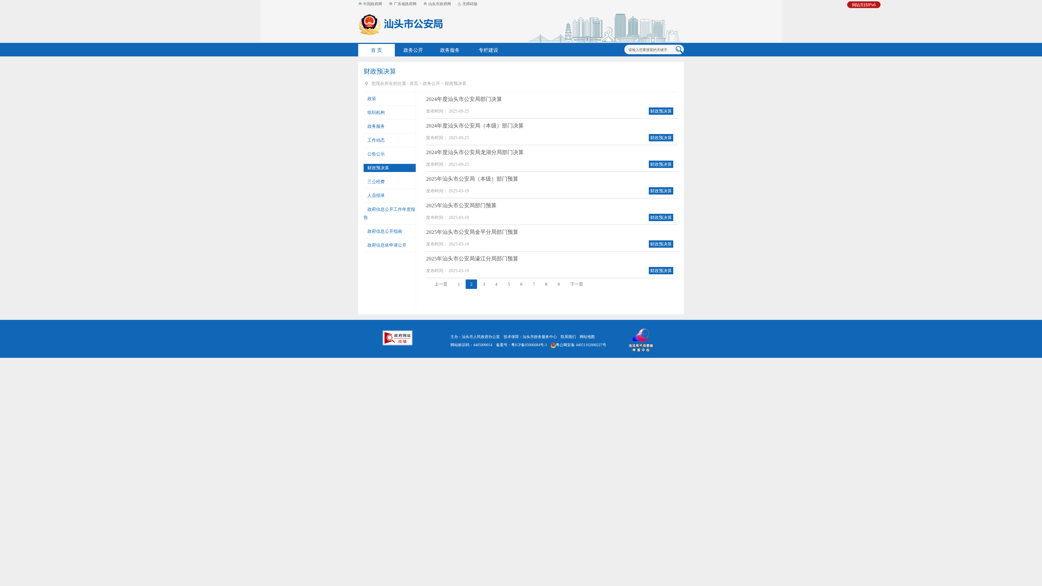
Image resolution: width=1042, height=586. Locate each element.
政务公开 (413, 50)
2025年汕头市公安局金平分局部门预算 (472, 232)
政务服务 (450, 50)
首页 (413, 83)
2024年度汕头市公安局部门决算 (464, 99)
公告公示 (376, 154)
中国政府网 (372, 4)
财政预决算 (455, 83)
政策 (371, 98)
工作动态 (376, 140)
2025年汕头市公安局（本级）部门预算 (472, 179)
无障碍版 (469, 4)
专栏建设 (488, 50)
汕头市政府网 (439, 4)
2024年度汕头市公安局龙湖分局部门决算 (475, 152)
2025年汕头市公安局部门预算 (461, 205)
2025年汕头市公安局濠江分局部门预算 (472, 259)
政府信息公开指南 (384, 231)
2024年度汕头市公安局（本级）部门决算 (475, 126)
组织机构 (376, 112)
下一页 (576, 284)
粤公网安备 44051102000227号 (581, 345)
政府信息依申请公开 (386, 245)
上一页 (440, 284)
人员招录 (376, 195)
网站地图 (587, 337)
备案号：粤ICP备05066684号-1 (521, 345)
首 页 (376, 50)
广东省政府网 (405, 4)
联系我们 (568, 337)
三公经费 (376, 181)
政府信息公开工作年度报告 (389, 213)
